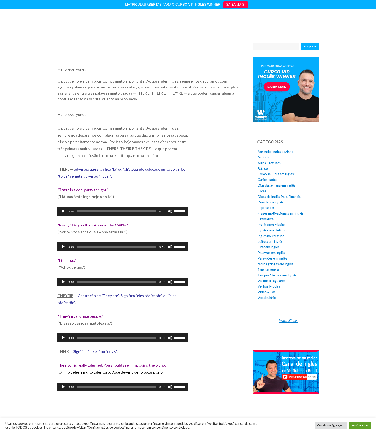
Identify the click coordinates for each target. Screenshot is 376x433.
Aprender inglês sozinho (275, 151)
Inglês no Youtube (271, 236)
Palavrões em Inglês (272, 258)
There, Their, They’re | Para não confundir (89, 59)
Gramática (266, 219)
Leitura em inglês (270, 241)
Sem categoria (268, 269)
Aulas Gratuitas (269, 163)
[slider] (180, 211)
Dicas (262, 191)
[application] (122, 211)
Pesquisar (310, 46)
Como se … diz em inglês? (276, 174)
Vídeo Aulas (266, 292)
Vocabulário (267, 297)
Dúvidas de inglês (271, 202)
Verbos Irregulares (271, 280)
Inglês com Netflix (271, 230)
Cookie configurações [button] (331, 425)
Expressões (266, 207)
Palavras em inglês (271, 252)
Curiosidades (267, 179)
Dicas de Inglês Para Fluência (279, 196)
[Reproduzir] (63, 211)
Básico (263, 168)
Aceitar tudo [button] (360, 425)
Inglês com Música (271, 224)
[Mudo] (170, 211)
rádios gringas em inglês (275, 264)
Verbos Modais (269, 286)
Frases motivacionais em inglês (281, 213)
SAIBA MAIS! (235, 4)
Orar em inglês (268, 247)
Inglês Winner (288, 320)
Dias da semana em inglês (276, 185)
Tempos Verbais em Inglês (277, 275)
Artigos (263, 157)
